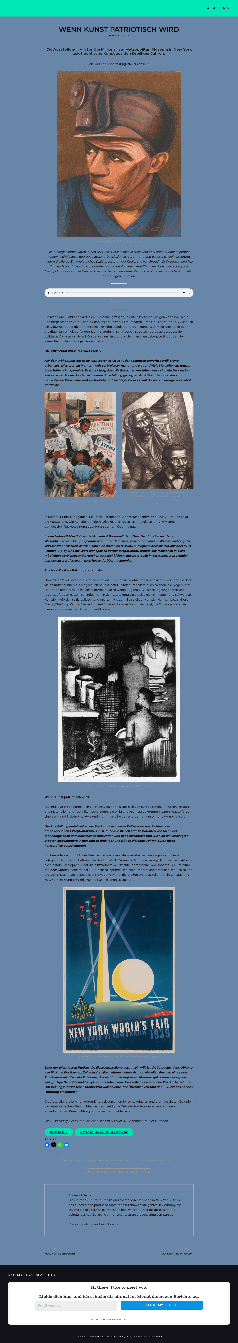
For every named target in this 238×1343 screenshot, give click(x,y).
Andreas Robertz (106, 64)
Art (93, 1172)
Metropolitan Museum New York (104, 1132)
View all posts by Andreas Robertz (93, 1224)
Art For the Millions (105, 1172)
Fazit (102, 1160)
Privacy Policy (125, 1336)
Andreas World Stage (106, 1336)
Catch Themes (154, 1336)
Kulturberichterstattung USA (156, 1160)
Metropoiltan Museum (127, 1172)
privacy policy (137, 1319)
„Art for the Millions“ (83, 1121)
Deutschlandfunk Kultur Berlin (84, 1160)
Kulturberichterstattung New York (123, 1160)
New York (144, 1172)
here (146, 64)
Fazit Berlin (59, 1132)
